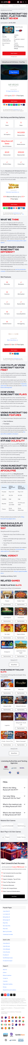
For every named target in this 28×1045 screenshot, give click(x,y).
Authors (4, 972)
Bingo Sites (5, 922)
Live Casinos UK (6, 914)
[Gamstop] (5, 1035)
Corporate (5, 981)
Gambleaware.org (16, 109)
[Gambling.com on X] (2, 995)
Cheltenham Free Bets (8, 934)
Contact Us (5, 978)
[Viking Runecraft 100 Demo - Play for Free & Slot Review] (2, 1017)
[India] (23, 1021)
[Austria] (9, 1017)
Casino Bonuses (6, 946)
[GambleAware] (20, 1034)
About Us (5, 969)
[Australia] (6, 1017)
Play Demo (14, 72)
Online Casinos (11, 9)
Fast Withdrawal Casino (8, 957)
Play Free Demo (7, 604)
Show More (14, 664)
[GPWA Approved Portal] (20, 1040)
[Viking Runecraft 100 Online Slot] (23, 1017)
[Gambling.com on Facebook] (8, 995)
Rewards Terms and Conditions (9, 990)
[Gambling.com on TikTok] (14, 995)
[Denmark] (6, 1021)
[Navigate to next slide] (25, 826)
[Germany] (9, 1021)
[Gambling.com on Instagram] (11, 995)
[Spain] (6, 1028)
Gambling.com (3, 9)
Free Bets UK (6, 955)
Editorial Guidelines (7, 975)
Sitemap (4, 987)
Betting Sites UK (6, 917)
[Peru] (23, 1025)
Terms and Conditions (7, 1008)
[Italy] (6, 1025)
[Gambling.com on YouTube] (5, 995)
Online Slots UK (6, 943)
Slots (16, 9)
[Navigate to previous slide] (3, 826)
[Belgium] (13, 1017)
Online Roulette (6, 952)
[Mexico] (9, 1025)
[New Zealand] (16, 1025)
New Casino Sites (6, 925)
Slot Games (21, 9)
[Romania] (2, 1028)
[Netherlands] (13, 1025)
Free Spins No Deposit (7, 960)
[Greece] (13, 1021)
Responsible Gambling (7, 984)
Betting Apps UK (6, 920)
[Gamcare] (11, 1035)
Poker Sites (5, 928)
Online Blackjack (6, 949)
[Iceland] (16, 1021)
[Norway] (20, 1025)
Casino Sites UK (6, 911)
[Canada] (2, 1021)
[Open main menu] (2, 2)
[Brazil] (20, 1017)
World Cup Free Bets (7, 931)
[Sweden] (9, 1028)
